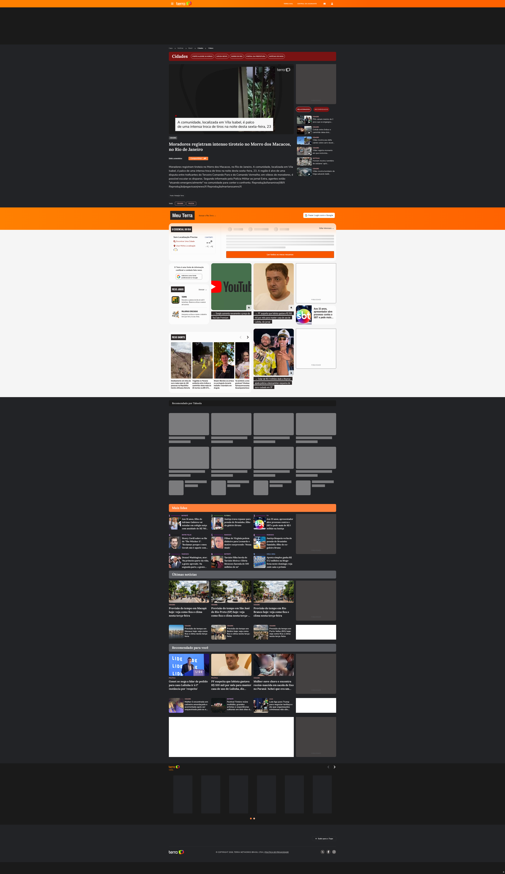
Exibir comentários (175, 158)
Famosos (227, 535)
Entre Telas (186, 535)
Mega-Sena (271, 554)
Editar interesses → (326, 228)
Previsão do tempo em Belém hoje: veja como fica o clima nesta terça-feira (238, 632)
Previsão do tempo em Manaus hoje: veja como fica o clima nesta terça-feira (196, 632)
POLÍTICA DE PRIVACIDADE (277, 852)
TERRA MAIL (288, 4)
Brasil (190, 48)
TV (268, 516)
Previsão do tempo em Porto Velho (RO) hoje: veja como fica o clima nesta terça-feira (280, 632)
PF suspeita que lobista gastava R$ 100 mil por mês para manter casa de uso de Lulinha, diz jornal (231, 685)
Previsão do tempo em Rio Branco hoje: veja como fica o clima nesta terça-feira (271, 612)
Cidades (200, 48)
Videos (210, 48)
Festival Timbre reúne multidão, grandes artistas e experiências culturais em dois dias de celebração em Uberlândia (239, 706)
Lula (271, 699)
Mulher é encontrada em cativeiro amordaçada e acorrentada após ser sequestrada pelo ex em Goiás (196, 706)
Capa (171, 48)
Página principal (184, 4)
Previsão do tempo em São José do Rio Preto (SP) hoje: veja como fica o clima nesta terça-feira (230, 612)
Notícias (181, 48)
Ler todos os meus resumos (280, 254)
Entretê (184, 516)
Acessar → (203, 289)
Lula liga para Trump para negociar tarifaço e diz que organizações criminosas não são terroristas (280, 706)
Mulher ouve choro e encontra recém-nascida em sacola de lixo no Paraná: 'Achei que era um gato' (274, 685)
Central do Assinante (307, 4)
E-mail (325, 4)
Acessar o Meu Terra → (207, 215)
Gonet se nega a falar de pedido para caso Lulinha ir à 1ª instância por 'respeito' (188, 685)
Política (172, 678)
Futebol (227, 516)
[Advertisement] (316, 632)
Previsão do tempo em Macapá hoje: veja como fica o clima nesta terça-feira (187, 612)
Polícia (191, 204)
